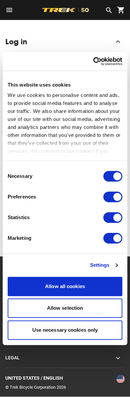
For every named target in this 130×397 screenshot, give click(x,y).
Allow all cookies (65, 286)
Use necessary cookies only (65, 330)
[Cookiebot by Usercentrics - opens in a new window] (93, 61)
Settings (100, 265)
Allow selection (65, 308)
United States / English (34, 378)
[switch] (112, 197)
